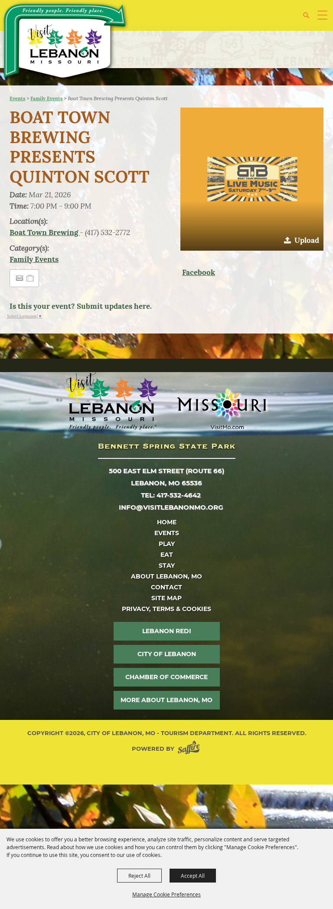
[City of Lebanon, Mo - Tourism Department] (65, 42)
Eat (166, 555)
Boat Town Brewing (45, 232)
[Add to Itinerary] (30, 278)
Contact (166, 587)
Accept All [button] (193, 875)
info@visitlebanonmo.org (171, 507)
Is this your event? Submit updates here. (81, 306)
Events (17, 98)
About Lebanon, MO (166, 576)
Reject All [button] (139, 875)
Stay (167, 565)
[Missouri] (221, 408)
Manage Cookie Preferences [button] (166, 894)
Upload (306, 240)
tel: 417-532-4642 (171, 495)
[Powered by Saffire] (190, 748)
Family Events (46, 98)
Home (166, 522)
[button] (309, 18)
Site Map (166, 598)
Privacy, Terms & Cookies (166, 609)
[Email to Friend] (19, 278)
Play (167, 544)
